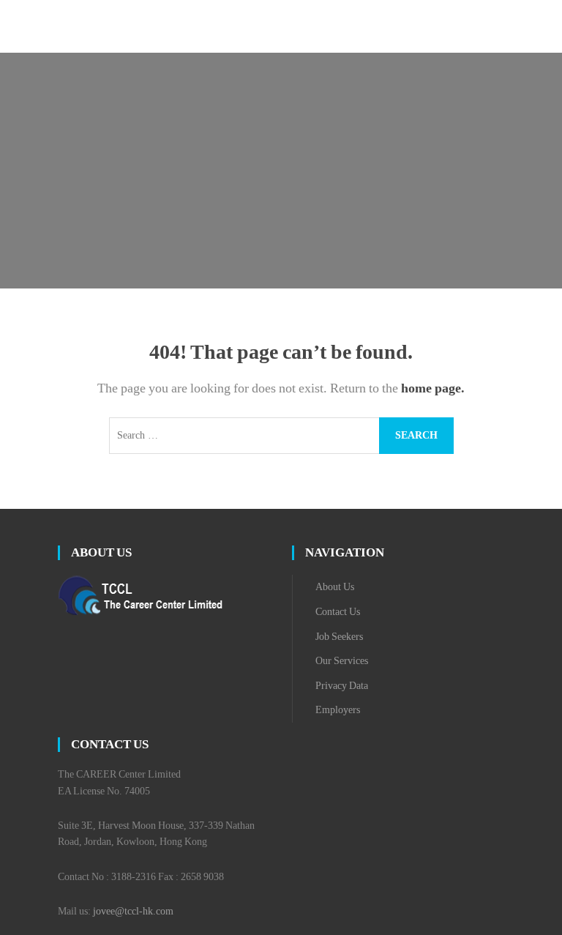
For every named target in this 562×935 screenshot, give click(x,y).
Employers (337, 709)
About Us (334, 586)
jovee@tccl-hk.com (133, 911)
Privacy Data (341, 685)
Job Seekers (339, 636)
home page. (433, 388)
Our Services (341, 660)
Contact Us (337, 611)
